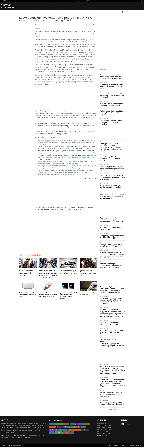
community (73, 424)
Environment (63, 430)
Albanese (41, 207)
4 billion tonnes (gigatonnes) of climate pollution (82, 155)
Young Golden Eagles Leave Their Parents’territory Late (111, 246)
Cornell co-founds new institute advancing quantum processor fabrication (65, 1)
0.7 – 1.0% (64, 148)
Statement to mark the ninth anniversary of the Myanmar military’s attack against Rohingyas (111, 301)
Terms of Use (123, 445)
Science (71, 12)
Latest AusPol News (102, 435)
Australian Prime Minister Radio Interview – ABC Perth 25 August (112, 332)
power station (63, 209)
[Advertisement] (112, 6)
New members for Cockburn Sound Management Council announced (111, 394)
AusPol (78, 427)
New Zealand (85, 430)
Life (95, 12)
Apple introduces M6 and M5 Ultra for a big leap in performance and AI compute (111, 220)
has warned (47, 170)
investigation (59, 432)
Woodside (79, 209)
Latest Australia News (103, 423)
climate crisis (77, 207)
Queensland (60, 427)
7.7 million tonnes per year (49, 167)
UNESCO (70, 209)
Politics (54, 12)
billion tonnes (61, 157)
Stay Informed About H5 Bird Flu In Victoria (111, 228)
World (101, 12)
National (39, 12)
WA (74, 209)
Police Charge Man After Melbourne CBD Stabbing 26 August (111, 158)
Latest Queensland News (104, 427)
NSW (48, 209)
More (13, 432)
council (73, 427)
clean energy (60, 207)
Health (88, 12)
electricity (84, 207)
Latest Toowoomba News (104, 425)
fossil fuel (90, 207)
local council (53, 427)
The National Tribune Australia (13, 445)
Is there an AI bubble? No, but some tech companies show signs (26, 1)
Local (47, 12)
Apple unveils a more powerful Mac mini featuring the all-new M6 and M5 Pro (112, 196)
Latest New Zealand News (104, 429)
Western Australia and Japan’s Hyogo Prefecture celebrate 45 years (112, 404)
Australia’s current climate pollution (67, 161)
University (67, 427)
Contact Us (115, 445)
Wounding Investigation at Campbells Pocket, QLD (110, 323)
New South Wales (54, 430)
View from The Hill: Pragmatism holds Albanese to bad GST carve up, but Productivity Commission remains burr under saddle (112, 383)
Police (78, 424)
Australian (53, 207)
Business (63, 12)
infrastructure (76, 430)
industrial (37, 209)
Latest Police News (102, 431)
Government (59, 424)
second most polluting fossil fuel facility (77, 169)
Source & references (89, 178)
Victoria (88, 424)
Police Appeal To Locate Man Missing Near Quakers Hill (103, 1)
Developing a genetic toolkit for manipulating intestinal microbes (112, 122)
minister (83, 427)
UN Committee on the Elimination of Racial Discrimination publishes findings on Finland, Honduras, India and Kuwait (112, 343)
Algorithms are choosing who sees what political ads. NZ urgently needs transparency (111, 76)
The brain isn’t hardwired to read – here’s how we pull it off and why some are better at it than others (112, 255)
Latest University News (103, 433)
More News (112, 410)
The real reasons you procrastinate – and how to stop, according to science (110, 265)
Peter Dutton (54, 209)
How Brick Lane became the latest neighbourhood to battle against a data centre (112, 168)
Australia (46, 207)
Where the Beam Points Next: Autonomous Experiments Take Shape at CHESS (112, 177)
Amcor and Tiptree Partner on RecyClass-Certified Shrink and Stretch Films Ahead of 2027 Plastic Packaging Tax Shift (112, 289)
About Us (109, 445)
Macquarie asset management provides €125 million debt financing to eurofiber (112, 237)
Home (32, 12)
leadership (44, 209)
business (52, 432)
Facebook (127, 424)
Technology (80, 12)
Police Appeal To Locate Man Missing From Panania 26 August (111, 113)
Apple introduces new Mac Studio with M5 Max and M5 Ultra (111, 187)
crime (72, 432)
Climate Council (68, 207)
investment (66, 432)
